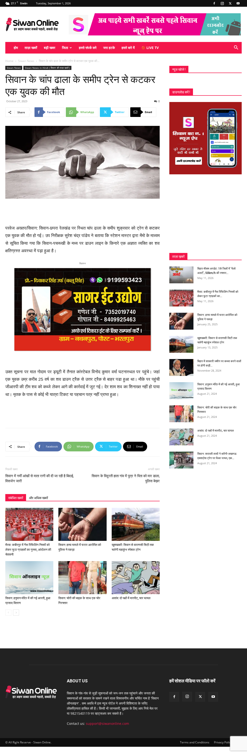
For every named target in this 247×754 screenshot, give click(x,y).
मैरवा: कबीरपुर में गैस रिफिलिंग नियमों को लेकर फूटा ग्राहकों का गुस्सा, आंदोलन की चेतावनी (28, 549)
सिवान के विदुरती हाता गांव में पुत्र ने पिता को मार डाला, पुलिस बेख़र (126, 478)
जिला (65, 47)
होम (16, 47)
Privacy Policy (223, 742)
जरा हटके (109, 47)
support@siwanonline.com (107, 723)
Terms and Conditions (194, 742)
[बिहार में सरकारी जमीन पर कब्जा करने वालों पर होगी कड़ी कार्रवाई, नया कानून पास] (181, 367)
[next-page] (16, 613)
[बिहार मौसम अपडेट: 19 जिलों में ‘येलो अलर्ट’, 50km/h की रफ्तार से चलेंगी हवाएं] (181, 274)
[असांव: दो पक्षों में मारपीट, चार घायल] (136, 577)
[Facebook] (214, 3)
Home (9, 61)
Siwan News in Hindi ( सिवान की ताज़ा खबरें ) (47, 67)
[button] (236, 48)
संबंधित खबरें (15, 498)
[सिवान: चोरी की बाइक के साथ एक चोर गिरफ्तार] (82, 577)
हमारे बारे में (128, 47)
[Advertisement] (82, 212)
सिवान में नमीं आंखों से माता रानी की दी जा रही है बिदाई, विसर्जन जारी (39, 478)
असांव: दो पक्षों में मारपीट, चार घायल (131, 598)
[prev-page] (8, 613)
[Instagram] (222, 3)
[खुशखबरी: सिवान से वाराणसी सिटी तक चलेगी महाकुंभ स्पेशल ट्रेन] (136, 524)
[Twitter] (230, 3)
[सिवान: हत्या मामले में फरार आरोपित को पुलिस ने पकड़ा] (82, 524)
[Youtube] (238, 3)
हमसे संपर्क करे (87, 47)
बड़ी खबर (49, 47)
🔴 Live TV (150, 47)
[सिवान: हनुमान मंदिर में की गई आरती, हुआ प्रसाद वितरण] (29, 577)
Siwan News (26, 61)
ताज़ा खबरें (31, 47)
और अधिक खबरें (38, 498)
